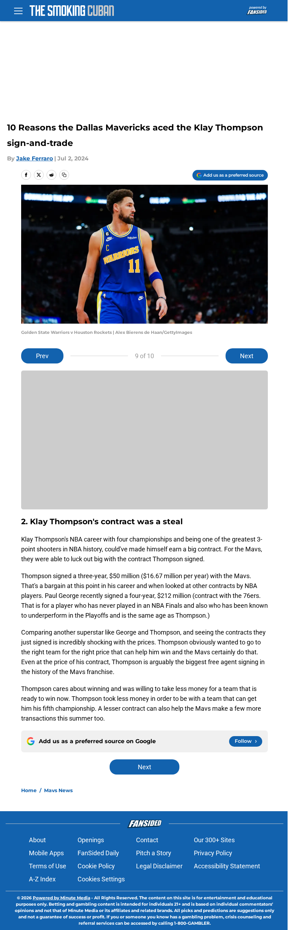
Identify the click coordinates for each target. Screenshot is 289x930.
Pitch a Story (153, 853)
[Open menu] (18, 10)
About (37, 840)
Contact (147, 840)
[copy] (64, 175)
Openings (91, 840)
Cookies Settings (101, 879)
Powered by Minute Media (61, 897)
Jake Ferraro (34, 158)
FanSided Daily (98, 853)
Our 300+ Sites (214, 840)
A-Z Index (42, 879)
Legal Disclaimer (159, 866)
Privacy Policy (213, 853)
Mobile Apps (46, 853)
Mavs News (58, 790)
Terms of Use (47, 866)
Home (29, 790)
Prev (42, 356)
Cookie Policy (96, 866)
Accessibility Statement (227, 866)
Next (246, 356)
